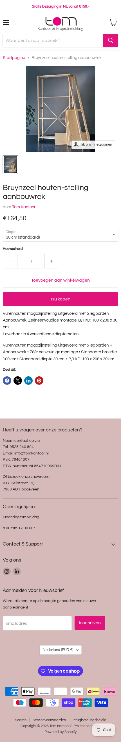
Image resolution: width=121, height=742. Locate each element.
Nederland (58, 650)
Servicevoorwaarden (49, 720)
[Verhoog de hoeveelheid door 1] (52, 261)
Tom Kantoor (23, 207)
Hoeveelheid (13, 249)
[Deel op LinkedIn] (28, 380)
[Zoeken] (110, 40)
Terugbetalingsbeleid (89, 720)
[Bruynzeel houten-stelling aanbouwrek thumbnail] (10, 165)
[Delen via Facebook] (7, 380)
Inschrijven (90, 623)
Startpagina (14, 58)
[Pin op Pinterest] (39, 380)
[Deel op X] (18, 380)
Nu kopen (60, 299)
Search (20, 720)
